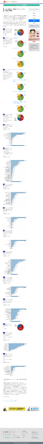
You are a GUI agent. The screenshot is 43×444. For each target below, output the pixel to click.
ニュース (14, 431)
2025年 (34, 15)
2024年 (34, 18)
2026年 (34, 13)
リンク (14, 434)
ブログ (23, 437)
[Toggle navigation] (38, 2)
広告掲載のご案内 (35, 432)
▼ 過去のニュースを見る (34, 26)
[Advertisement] (21, 419)
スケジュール (15, 435)
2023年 (34, 20)
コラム (23, 434)
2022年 (34, 23)
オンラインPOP (24, 432)
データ (14, 432)
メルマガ (23, 435)
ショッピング (34, 431)
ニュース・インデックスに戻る (10, 400)
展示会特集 (24, 431)
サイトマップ (34, 435)
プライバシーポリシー (35, 434)
